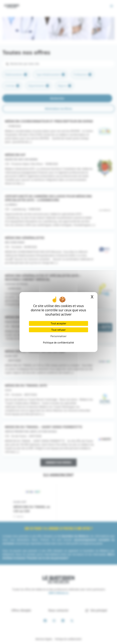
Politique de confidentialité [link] (58, 342)
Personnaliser (58, 336)
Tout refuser (58, 329)
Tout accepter (58, 323)
